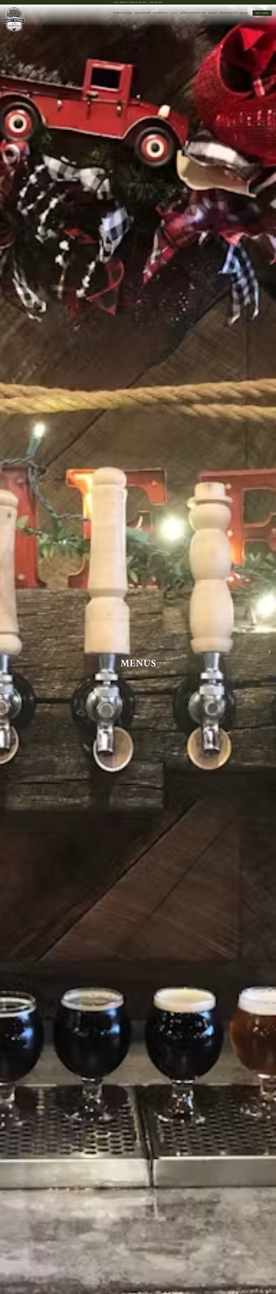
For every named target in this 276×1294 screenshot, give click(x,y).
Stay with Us (161, 12)
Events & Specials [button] (229, 12)
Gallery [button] (212, 12)
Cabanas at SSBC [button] (142, 12)
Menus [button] (174, 12)
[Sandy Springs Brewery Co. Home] (14, 19)
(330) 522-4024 (155, 2)
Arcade (245, 12)
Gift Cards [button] (262, 13)
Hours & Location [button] (122, 12)
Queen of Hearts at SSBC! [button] (193, 12)
